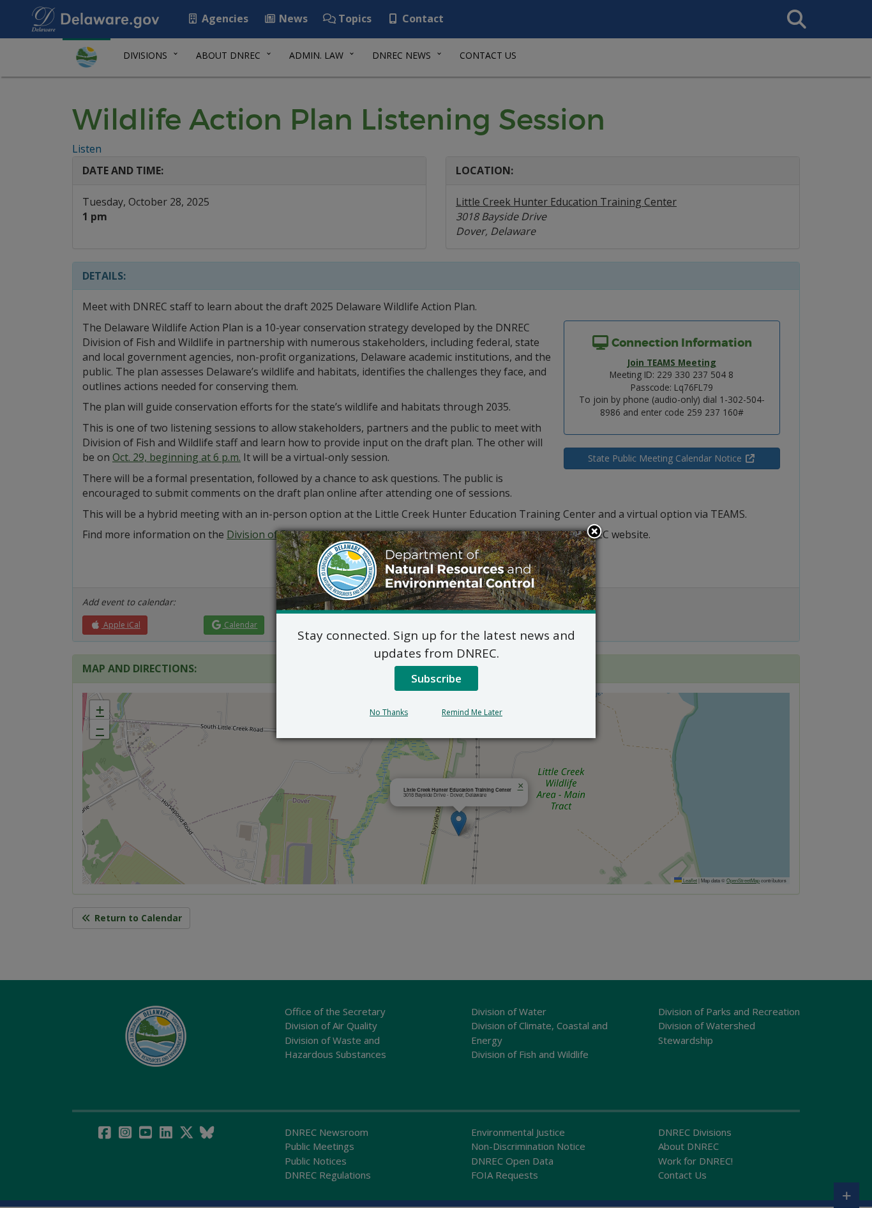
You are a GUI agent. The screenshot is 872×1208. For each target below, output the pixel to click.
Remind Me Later (472, 712)
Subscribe (436, 678)
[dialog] (436, 634)
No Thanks (389, 712)
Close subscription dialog (594, 532)
